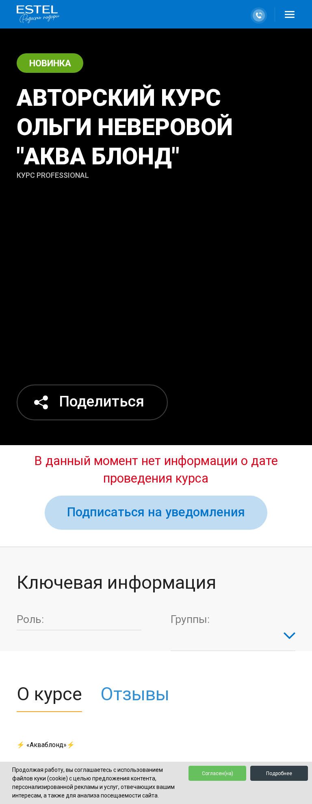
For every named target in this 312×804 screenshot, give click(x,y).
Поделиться (101, 401)
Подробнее (279, 773)
